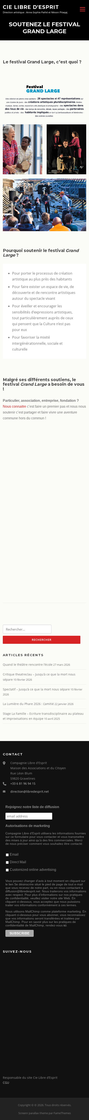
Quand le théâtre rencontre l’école (27, 664)
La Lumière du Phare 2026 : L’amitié (28, 704)
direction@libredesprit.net (29, 791)
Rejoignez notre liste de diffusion (32, 807)
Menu (82, 9)
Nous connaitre (14, 406)
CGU (6, 1082)
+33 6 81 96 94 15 (22, 783)
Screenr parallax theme (33, 1113)
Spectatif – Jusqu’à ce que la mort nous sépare (36, 689)
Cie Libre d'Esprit (31, 7)
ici (65, 925)
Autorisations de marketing (27, 826)
